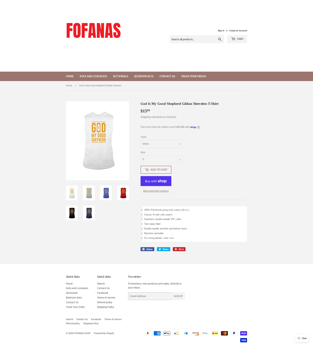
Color (144, 136)
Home (70, 76)
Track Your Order (193, 76)
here (171, 238)
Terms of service (106, 297)
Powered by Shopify (104, 333)
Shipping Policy (105, 307)
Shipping (145, 117)
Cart (239, 38)
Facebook (102, 292)
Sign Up (178, 296)
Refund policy (104, 302)
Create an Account (238, 30)
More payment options (156, 191)
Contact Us (167, 76)
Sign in (221, 30)
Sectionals (120, 76)
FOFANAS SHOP (82, 333)
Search (101, 283)
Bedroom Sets (144, 76)
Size (143, 152)
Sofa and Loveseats (93, 76)
